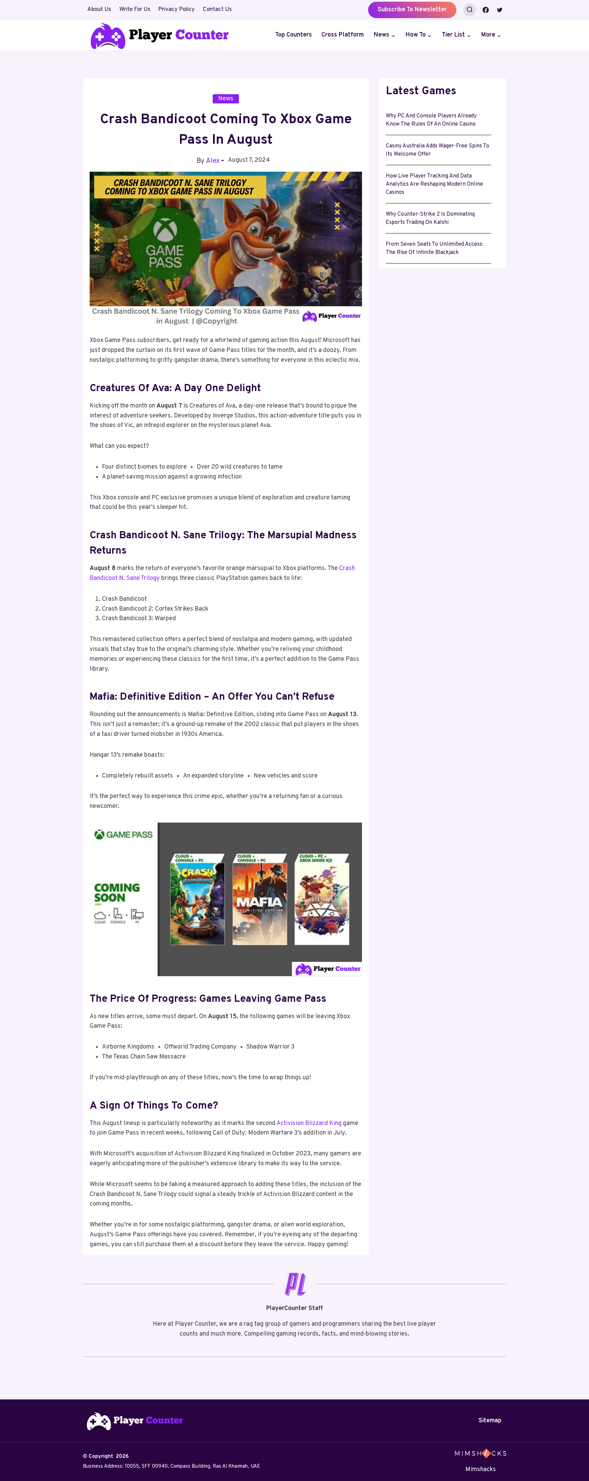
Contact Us (217, 9)
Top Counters (293, 35)
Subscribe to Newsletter (412, 10)
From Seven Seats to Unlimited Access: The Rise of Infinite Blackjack (434, 248)
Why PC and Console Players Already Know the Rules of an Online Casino (431, 120)
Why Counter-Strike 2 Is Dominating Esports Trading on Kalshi (430, 218)
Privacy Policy (176, 9)
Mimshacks (480, 1469)
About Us (99, 9)
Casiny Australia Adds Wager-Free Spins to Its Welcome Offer (437, 150)
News (225, 99)
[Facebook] (486, 10)
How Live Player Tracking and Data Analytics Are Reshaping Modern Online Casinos (434, 184)
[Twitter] (500, 10)
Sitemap (490, 1421)
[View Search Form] (469, 9)
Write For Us (134, 9)
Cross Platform (342, 35)
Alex (213, 161)
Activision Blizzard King (308, 1123)
